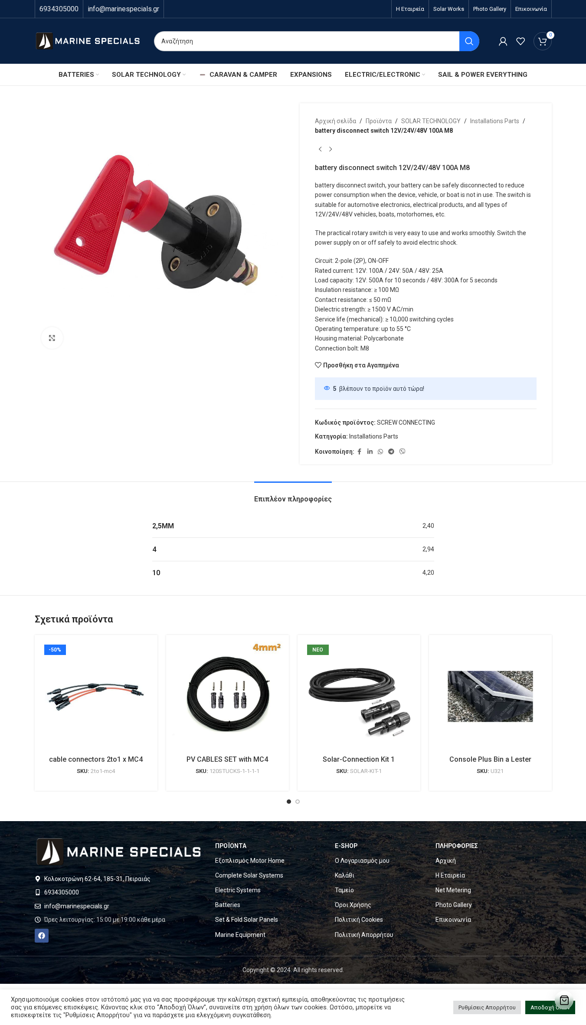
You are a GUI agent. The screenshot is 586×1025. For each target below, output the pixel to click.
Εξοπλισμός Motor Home (250, 860)
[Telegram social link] (391, 452)
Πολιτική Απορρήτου (364, 934)
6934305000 (59, 9)
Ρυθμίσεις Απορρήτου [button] (487, 1007)
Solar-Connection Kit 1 (359, 759)
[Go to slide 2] (297, 801)
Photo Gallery (453, 904)
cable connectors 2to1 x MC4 (96, 759)
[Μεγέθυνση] (52, 338)
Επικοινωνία (453, 919)
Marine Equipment (240, 934)
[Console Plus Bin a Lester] (490, 696)
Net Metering (453, 890)
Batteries (227, 904)
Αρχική (445, 860)
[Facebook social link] (359, 452)
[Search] (469, 41)
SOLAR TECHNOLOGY (431, 121)
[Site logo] (88, 40)
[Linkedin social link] (370, 452)
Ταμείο (344, 890)
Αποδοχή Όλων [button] (550, 1007)
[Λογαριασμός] (503, 41)
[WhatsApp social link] (380, 452)
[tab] (293, 494)
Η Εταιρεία (450, 875)
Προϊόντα (379, 121)
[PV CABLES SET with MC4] (227, 696)
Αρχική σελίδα (335, 121)
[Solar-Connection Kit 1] (359, 696)
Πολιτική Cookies (359, 919)
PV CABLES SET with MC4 (227, 759)
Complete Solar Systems (249, 875)
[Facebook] (42, 936)
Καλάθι (344, 875)
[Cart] (564, 1000)
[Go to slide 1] (289, 801)
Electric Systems (238, 890)
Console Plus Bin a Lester (490, 759)
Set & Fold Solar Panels (246, 919)
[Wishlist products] (520, 41)
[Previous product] (320, 149)
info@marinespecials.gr (123, 9)
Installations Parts (494, 121)
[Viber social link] (402, 452)
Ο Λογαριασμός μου (362, 860)
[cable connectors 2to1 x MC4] (96, 696)
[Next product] (330, 149)
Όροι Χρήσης (353, 904)
